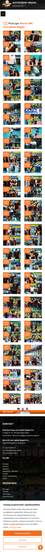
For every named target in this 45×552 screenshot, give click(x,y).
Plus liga (5, 489)
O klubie (5, 464)
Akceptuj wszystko (22, 533)
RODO (4, 478)
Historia (5, 466)
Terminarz (6, 494)
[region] (22, 526)
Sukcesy (5, 469)
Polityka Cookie (15, 527)
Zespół (5, 473)
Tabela (5, 491)
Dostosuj (22, 540)
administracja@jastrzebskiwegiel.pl (25, 435)
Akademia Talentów (10, 471)
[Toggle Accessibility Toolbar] (40, 547)
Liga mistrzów (7, 496)
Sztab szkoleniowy (9, 476)
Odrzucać (22, 546)
